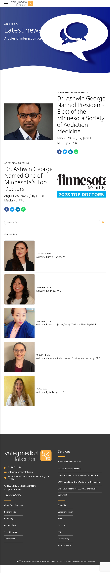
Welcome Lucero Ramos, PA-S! (51, 257)
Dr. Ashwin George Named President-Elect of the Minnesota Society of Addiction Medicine (81, 115)
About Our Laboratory (13, 505)
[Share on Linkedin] (70, 151)
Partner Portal (10, 512)
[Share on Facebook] (59, 151)
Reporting (8, 519)
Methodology (10, 525)
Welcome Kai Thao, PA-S (48, 291)
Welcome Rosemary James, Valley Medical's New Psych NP (66, 324)
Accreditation (9, 539)
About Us (62, 505)
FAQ (59, 532)
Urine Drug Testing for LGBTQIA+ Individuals (77, 489)
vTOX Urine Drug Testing (69, 469)
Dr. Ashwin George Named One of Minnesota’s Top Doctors (28, 179)
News (60, 519)
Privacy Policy (63, 539)
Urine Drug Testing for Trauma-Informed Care (78, 475)
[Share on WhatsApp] (76, 151)
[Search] (103, 222)
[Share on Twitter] (65, 151)
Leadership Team (65, 512)
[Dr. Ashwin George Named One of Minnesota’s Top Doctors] (81, 186)
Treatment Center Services (69, 462)
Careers (61, 525)
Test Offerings (10, 532)
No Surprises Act (65, 545)
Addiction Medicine (17, 163)
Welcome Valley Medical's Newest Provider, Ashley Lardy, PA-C (68, 358)
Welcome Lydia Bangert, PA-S (51, 392)
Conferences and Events (72, 92)
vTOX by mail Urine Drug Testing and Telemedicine (80, 482)
